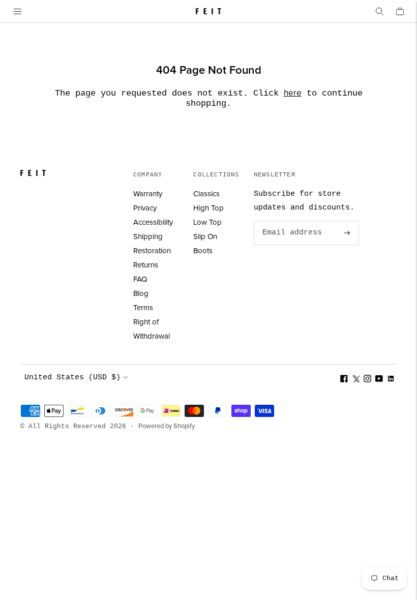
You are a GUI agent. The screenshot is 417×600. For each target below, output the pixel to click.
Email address (290, 221)
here (293, 93)
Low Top (207, 222)
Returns (145, 265)
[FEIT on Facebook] (344, 380)
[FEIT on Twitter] (356, 380)
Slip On (205, 237)
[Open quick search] (379, 11)
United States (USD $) (72, 377)
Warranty (147, 194)
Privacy (145, 208)
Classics (206, 194)
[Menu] (17, 11)
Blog (140, 293)
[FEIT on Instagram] (367, 380)
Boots (203, 251)
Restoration (152, 251)
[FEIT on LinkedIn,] (391, 380)
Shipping (148, 237)
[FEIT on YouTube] (379, 380)
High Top (208, 208)
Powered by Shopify (166, 426)
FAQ (140, 279)
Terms (143, 308)
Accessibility (153, 222)
